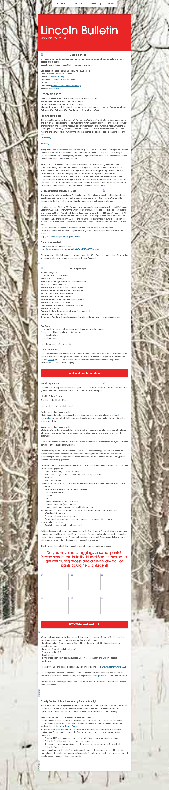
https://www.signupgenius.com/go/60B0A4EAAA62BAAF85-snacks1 (70, 249)
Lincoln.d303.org (57, 77)
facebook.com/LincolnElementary (66, 86)
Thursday (45, 144)
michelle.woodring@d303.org (59, 74)
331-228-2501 (54, 83)
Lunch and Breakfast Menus (84, 373)
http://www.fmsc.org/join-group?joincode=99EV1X (62, 237)
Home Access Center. (68, 726)
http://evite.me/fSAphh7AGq (114, 667)
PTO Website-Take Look (84, 624)
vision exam (50, 433)
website (51, 360)
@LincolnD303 (55, 89)
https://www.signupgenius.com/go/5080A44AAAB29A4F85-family (98, 676)
